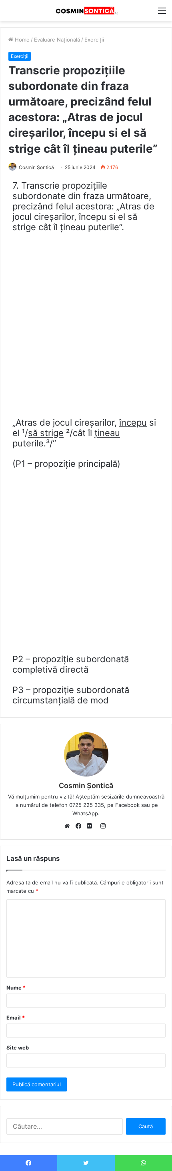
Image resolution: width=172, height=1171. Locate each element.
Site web (17, 1047)
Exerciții (94, 39)
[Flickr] (91, 826)
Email (15, 1017)
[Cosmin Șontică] (86, 11)
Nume (16, 987)
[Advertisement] (86, 328)
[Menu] (162, 13)
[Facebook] (80, 826)
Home (21, 39)
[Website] (69, 826)
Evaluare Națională (57, 39)
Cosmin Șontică (36, 167)
